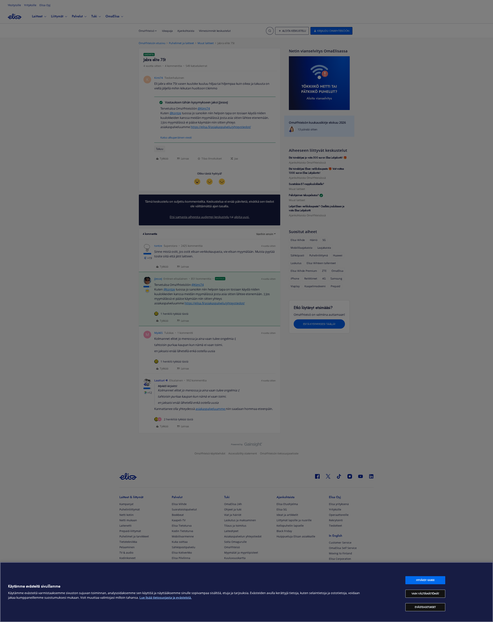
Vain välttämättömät (425, 593)
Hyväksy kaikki (425, 580)
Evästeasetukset (425, 607)
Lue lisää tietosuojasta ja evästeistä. (165, 597)
